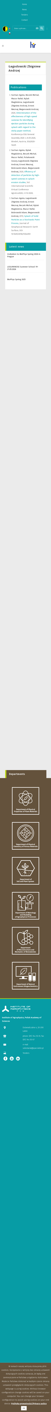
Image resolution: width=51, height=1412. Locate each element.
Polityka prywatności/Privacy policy (29, 1403)
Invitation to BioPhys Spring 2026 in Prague (23, 255)
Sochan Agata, (18, 95)
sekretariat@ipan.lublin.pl (33, 1048)
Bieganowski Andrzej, (29, 109)
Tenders (24, 15)
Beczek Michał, (32, 95)
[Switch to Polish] (9, 33)
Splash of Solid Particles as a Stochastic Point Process (25, 219)
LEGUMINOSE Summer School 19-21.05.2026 (22, 267)
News (24, 9)
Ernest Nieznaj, (26, 164)
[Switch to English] (9, 29)
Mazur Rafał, (17, 98)
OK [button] (24, 1408)
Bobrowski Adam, (19, 168)
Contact (24, 20)
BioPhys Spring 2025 (16, 279)
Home (24, 4)
